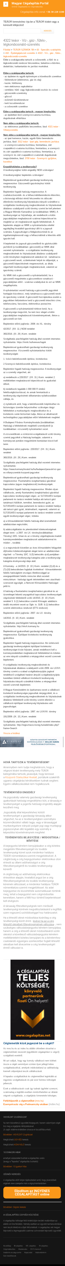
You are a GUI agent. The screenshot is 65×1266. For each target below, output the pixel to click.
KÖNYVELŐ (19, 1144)
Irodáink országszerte (12, 1252)
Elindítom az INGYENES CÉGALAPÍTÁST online (32, 1192)
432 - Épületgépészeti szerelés (20, 53)
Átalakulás (22, 1249)
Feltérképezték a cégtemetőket (19, 1101)
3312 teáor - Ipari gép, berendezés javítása (38, 141)
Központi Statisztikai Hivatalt (21, 777)
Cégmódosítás (9, 1249)
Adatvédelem (40, 1252)
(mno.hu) (39, 1101)
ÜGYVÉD (18, 1139)
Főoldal (6, 49)
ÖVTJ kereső (35, 1249)
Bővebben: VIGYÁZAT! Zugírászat (18, 1134)
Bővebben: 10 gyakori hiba (14, 1166)
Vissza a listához (11, 733)
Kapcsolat (28, 1252)
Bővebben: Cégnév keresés (14, 1207)
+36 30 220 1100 (55, 12)
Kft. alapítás (31, 1246)
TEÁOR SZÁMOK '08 (23, 49)
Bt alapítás (18, 1246)
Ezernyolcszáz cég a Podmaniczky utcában (25, 1104)
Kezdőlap (7, 1246)
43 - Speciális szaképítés (48, 49)
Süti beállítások (9, 1256)
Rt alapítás (43, 1246)
